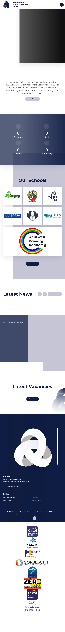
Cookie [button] (54, 514)
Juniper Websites (50, 511)
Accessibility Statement (27, 514)
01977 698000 (10, 490)
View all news (54, 294)
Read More (32, 399)
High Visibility (13, 514)
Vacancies (35, 497)
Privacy (47, 514)
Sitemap (39, 514)
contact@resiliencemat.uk (13, 486)
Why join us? (32, 264)
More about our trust (9, 497)
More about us (32, 99)
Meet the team (7, 500)
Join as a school (37, 500)
